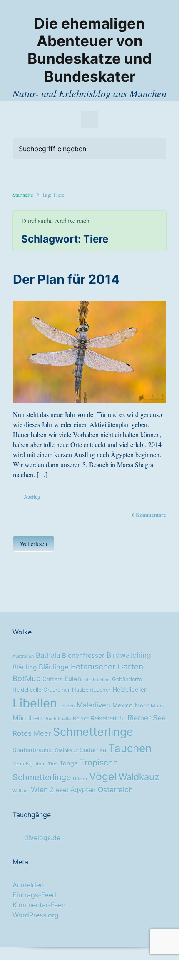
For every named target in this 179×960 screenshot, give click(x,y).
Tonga (68, 763)
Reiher (81, 718)
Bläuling (24, 667)
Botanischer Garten (107, 667)
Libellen (34, 703)
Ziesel (59, 790)
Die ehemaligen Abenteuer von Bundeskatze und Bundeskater (89, 50)
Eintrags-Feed (34, 895)
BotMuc (26, 678)
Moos (157, 706)
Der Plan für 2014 (66, 279)
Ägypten (83, 790)
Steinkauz (66, 750)
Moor (142, 705)
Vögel (103, 776)
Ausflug (32, 496)
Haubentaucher (91, 690)
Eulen (73, 679)
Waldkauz (139, 776)
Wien (39, 789)
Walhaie (20, 790)
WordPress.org (35, 915)
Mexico (122, 705)
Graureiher (56, 690)
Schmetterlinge (93, 731)
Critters (52, 679)
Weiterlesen (33, 544)
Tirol (52, 764)
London (67, 706)
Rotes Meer (31, 733)
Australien (23, 656)
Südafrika (93, 750)
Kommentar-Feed (39, 905)
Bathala (48, 655)
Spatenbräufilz (32, 750)
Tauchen (130, 748)
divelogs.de (42, 838)
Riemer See (146, 717)
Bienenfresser (83, 655)
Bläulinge (54, 667)
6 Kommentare (149, 514)
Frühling (101, 679)
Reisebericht (108, 718)
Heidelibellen (130, 689)
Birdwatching (129, 655)
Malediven (93, 705)
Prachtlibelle (57, 719)
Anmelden (28, 885)
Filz (87, 679)
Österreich (115, 789)
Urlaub (80, 778)
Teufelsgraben (29, 764)
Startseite (22, 194)
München (27, 718)
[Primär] (89, 119)
